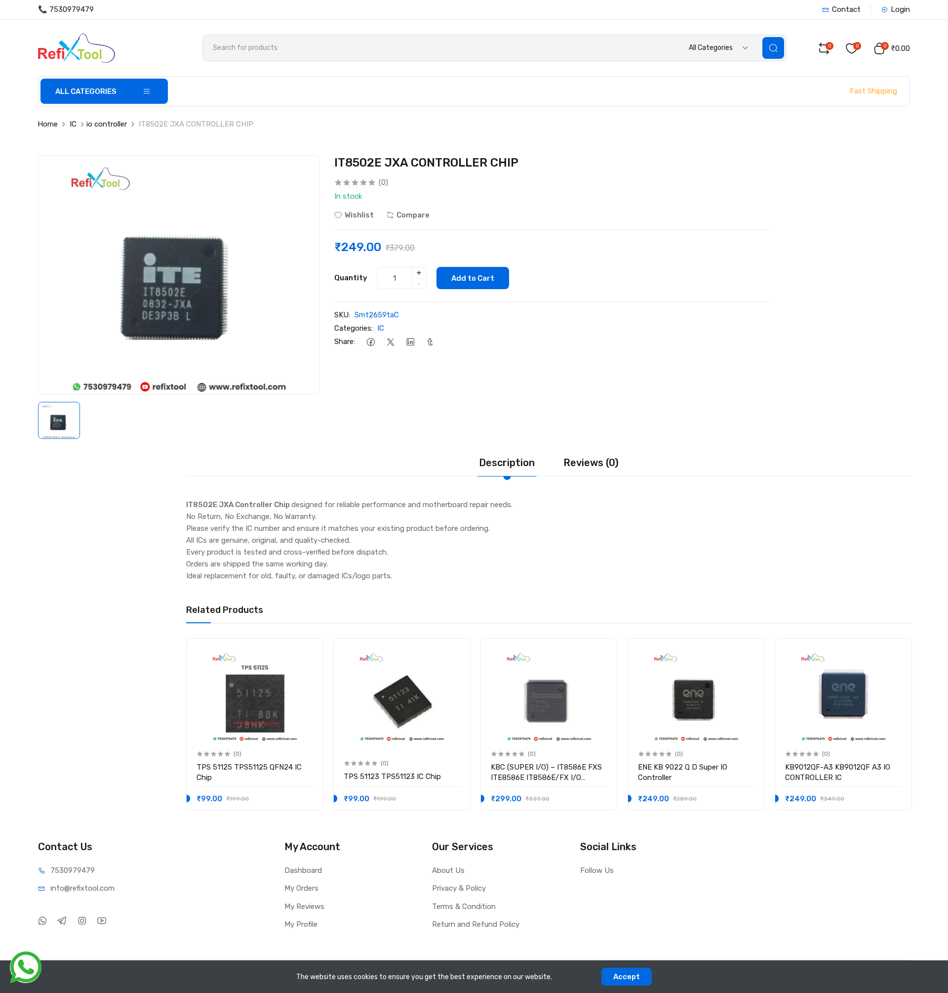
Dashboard (303, 870)
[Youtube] (102, 921)
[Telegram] (62, 921)
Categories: (353, 328)
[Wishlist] (305, 654)
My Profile (300, 924)
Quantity (350, 277)
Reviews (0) (591, 463)
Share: (344, 341)
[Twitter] (390, 341)
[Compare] (305, 674)
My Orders (301, 888)
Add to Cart (472, 278)
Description (507, 463)
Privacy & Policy (459, 888)
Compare (413, 215)
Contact (846, 9)
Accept (626, 976)
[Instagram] (82, 921)
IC (73, 124)
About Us (448, 870)
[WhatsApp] (42, 921)
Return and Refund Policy (475, 924)
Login (900, 9)
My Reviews (304, 906)
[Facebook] (371, 341)
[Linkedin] (410, 341)
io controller (106, 124)
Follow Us (597, 870)
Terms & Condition (464, 906)
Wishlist (359, 215)
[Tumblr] (430, 341)
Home (48, 124)
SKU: (342, 314)
